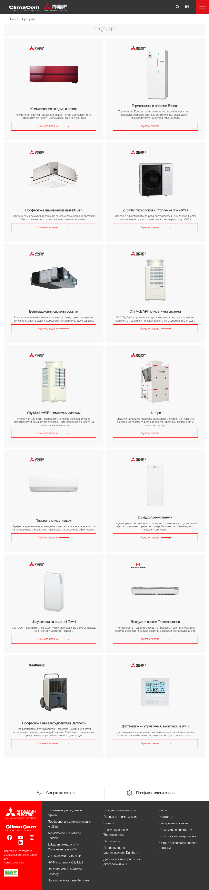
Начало (15, 19)
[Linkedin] (20, 842)
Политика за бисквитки (175, 830)
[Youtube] (20, 837)
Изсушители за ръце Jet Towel (69, 880)
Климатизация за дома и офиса (65, 813)
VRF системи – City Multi (64, 856)
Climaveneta (111, 841)
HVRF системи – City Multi (65, 862)
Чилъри (108, 823)
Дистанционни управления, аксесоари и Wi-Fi (122, 862)
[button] (202, 7)
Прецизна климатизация (120, 817)
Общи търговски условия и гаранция (178, 845)
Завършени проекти (173, 823)
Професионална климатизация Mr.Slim (69, 824)
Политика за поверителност (179, 836)
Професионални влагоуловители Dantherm (121, 850)
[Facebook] (9, 837)
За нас (164, 810)
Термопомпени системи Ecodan (64, 836)
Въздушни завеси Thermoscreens (115, 832)
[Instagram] (31, 837)
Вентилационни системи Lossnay (65, 872)
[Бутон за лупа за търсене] (177, 6)
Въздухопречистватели (119, 810)
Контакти (165, 817)
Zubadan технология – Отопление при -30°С (63, 847)
